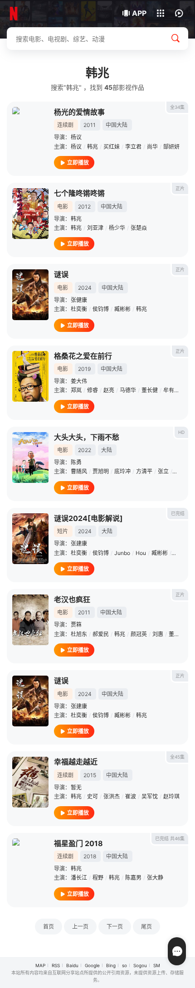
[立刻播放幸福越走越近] (30, 782)
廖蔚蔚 (181, 553)
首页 (48, 926)
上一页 (80, 926)
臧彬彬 (122, 309)
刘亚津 (95, 227)
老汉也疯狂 (72, 599)
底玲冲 (122, 471)
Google (92, 965)
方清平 (144, 471)
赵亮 (108, 390)
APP (139, 13)
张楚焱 (139, 227)
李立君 (133, 146)
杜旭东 (79, 634)
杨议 (76, 137)
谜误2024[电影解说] (88, 518)
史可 (92, 796)
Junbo (122, 553)
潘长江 (79, 877)
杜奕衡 (79, 309)
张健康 (79, 300)
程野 (98, 877)
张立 (163, 471)
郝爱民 (101, 634)
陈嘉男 (133, 877)
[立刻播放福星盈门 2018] (30, 863)
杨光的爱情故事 (79, 112)
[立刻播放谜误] (30, 294)
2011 (89, 125)
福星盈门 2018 (78, 843)
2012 (84, 206)
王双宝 (182, 471)
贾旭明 (101, 471)
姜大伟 (79, 381)
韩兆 (92, 146)
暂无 (76, 787)
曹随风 (79, 471)
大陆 (106, 450)
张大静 (155, 877)
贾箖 (76, 624)
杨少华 (117, 227)
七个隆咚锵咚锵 (79, 193)
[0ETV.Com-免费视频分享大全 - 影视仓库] (37, 13)
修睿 (92, 390)
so (124, 965)
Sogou (140, 965)
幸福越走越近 (76, 761)
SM (156, 965)
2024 (85, 287)
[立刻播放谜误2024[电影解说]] (30, 538)
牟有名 (171, 390)
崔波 (130, 796)
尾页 (146, 926)
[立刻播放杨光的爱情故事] (30, 132)
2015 (89, 775)
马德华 (128, 390)
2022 (84, 450)
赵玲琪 (171, 796)
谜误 (61, 274)
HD (181, 432)
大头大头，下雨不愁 (86, 437)
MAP (40, 965)
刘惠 (157, 634)
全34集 (177, 107)
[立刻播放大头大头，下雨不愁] (30, 457)
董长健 (149, 390)
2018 (89, 856)
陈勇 (76, 462)
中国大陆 (116, 125)
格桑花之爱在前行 (83, 355)
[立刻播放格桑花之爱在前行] (30, 376)
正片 (180, 188)
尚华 (152, 146)
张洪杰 (111, 796)
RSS (56, 965)
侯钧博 (101, 309)
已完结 (178, 513)
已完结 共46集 (170, 838)
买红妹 (111, 146)
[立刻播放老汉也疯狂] (30, 619)
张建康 (79, 543)
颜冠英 (139, 634)
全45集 (177, 756)
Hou (141, 553)
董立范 (177, 634)
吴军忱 (149, 796)
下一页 (115, 926)
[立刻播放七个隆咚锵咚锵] (30, 213)
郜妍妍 (171, 146)
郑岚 (76, 390)
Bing (111, 965)
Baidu (72, 965)
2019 (84, 368)
